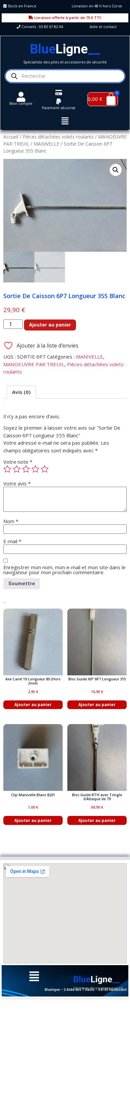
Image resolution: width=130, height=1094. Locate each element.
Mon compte (20, 103)
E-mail (12, 541)
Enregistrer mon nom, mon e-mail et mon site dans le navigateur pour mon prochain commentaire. (64, 570)
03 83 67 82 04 (51, 26)
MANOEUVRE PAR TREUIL (33, 364)
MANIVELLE (46, 144)
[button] (65, 121)
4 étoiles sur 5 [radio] (35, 469)
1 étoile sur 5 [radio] (7, 469)
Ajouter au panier (50, 325)
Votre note (17, 461)
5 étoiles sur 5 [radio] (45, 469)
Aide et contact (103, 26)
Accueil (10, 137)
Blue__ (65, 49)
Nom (10, 521)
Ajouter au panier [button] (33, 704)
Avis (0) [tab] (21, 392)
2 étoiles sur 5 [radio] (17, 469)
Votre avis (17, 483)
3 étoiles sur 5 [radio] (26, 469)
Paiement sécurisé (58, 107)
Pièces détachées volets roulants (58, 137)
